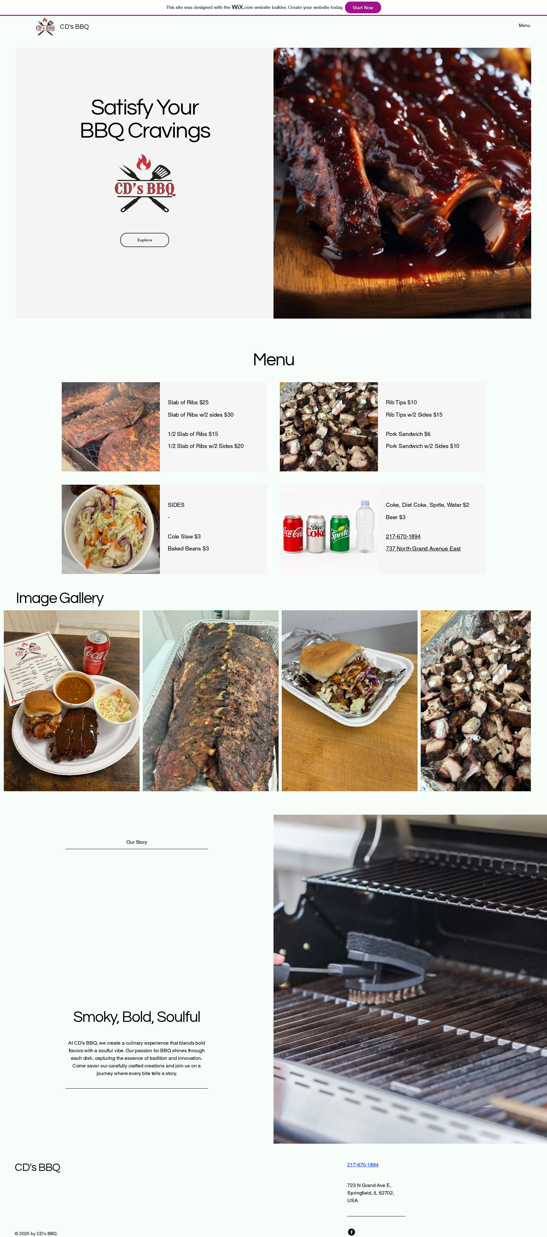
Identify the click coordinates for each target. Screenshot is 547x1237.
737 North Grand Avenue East (423, 548)
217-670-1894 (403, 536)
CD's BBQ (74, 26)
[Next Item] (520, 700)
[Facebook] (351, 1232)
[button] (144, 240)
